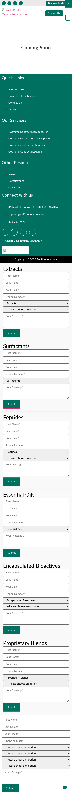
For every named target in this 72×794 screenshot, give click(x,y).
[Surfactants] (36, 379)
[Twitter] (21, 3)
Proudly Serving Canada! (22, 241)
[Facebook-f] (4, 3)
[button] (67, 18)
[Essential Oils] (36, 527)
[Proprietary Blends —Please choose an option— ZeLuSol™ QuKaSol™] (36, 679)
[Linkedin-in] (9, 3)
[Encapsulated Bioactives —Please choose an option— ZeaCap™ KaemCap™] (36, 601)
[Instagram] (15, 3)
